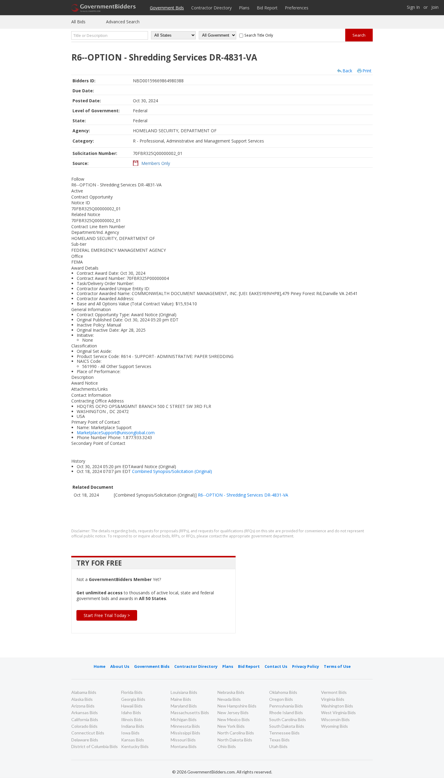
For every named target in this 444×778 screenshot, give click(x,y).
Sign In (413, 7)
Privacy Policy (305, 666)
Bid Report (267, 8)
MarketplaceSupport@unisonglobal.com (116, 432)
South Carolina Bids (287, 719)
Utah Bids (278, 746)
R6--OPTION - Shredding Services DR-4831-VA (243, 495)
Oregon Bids (281, 699)
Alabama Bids (83, 692)
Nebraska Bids (230, 692)
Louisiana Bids (184, 692)
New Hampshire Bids (236, 705)
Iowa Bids (130, 732)
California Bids (84, 719)
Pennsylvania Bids (286, 705)
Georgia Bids (133, 699)
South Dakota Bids (286, 726)
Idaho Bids (131, 712)
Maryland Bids (184, 705)
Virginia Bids (332, 699)
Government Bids (167, 8)
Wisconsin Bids (335, 719)
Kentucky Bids (135, 746)
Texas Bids (279, 739)
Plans (244, 8)
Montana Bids (184, 746)
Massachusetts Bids (190, 712)
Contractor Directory (211, 8)
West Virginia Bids (338, 712)
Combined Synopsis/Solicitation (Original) (172, 471)
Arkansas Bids (84, 712)
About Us (119, 666)
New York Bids (231, 726)
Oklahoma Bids (283, 692)
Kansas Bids (132, 739)
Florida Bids (132, 692)
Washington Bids (337, 705)
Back (347, 71)
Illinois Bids (131, 719)
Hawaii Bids (132, 705)
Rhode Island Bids (286, 712)
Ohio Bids (226, 746)
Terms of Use (337, 666)
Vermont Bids (334, 692)
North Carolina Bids (235, 732)
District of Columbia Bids (94, 746)
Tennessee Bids (284, 732)
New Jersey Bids (233, 712)
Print (367, 71)
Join (435, 7)
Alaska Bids (82, 699)
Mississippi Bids (185, 732)
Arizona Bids (83, 705)
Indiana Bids (132, 726)
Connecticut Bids (87, 732)
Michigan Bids (184, 719)
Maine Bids (181, 699)
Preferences (296, 8)
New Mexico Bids (233, 719)
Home (99, 666)
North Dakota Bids (234, 739)
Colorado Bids (84, 726)
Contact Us (276, 666)
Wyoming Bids (334, 726)
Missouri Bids (183, 739)
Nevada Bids (229, 699)
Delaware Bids (84, 739)
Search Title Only (258, 35)
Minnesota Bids (185, 726)
